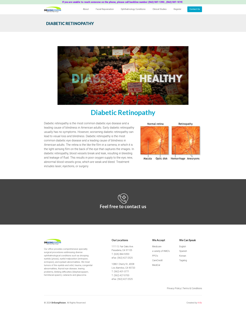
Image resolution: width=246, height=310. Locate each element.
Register (177, 9)
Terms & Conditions (192, 288)
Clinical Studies (160, 9)
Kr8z (200, 302)
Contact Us (194, 9)
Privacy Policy (174, 288)
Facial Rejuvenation (105, 9)
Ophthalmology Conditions (133, 9)
